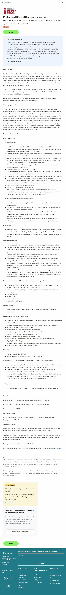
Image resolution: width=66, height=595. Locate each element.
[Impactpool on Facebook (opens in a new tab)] (6, 580)
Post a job (37, 575)
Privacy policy (54, 580)
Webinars (21, 587)
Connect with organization (20, 531)
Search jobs (21, 573)
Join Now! (41, 564)
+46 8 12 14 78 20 (7, 560)
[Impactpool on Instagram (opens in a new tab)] (9, 587)
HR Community (38, 580)
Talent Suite (37, 577)
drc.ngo (59, 448)
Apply (11, 32)
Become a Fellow (23, 582)
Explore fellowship (11, 503)
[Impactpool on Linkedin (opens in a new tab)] (11, 580)
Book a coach (22, 580)
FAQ (51, 578)
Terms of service (55, 583)
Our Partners (38, 582)
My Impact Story (23, 585)
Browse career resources (22, 576)
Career (52, 573)
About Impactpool (55, 575)
